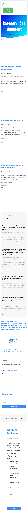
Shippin (21, 321)
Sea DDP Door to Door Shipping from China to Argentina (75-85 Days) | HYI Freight (13, 227)
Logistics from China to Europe (12, 120)
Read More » (4, 87)
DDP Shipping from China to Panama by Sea (11, 67)
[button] (23, 4)
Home (4, 34)
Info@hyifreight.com (11, 370)
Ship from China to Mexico (12, 329)
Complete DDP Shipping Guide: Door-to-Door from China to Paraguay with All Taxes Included (14, 299)
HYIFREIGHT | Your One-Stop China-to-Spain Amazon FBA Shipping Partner (13, 278)
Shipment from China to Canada (9, 321)
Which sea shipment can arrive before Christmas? (12, 166)
